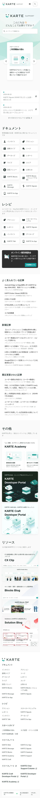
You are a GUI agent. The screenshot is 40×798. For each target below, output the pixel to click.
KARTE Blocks (7, 752)
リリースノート (8, 766)
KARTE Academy (8, 756)
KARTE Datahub (26, 752)
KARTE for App (26, 745)
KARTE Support (26, 756)
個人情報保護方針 (24, 793)
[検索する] (35, 4)
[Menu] (30, 4)
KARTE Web (6, 745)
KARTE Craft (6, 759)
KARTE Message (8, 748)
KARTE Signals (26, 748)
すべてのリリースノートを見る (19, 118)
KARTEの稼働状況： (9, 793)
